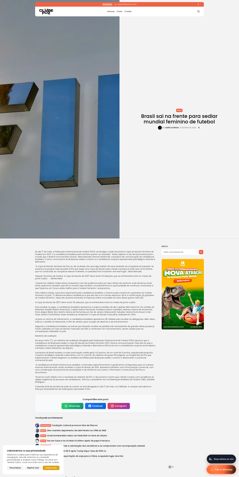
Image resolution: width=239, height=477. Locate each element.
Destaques (45, 425)
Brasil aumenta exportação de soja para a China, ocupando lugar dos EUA (85, 456)
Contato (128, 11)
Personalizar (15, 467)
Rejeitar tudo (33, 467)
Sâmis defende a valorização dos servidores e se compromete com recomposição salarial (98, 445)
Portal (119, 11)
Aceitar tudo (51, 467)
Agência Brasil (172, 128)
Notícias (111, 11)
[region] (33, 459)
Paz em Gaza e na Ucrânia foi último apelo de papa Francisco (78, 440)
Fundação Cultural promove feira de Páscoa (75, 425)
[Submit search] (201, 252)
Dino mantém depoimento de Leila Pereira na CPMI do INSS (76, 430)
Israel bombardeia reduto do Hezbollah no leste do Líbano (77, 435)
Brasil (179, 110)
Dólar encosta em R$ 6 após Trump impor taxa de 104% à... (77, 451)
